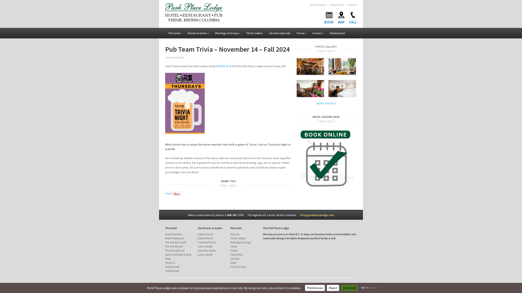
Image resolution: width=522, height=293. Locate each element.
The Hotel (175, 33)
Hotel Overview (173, 234)
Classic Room (205, 234)
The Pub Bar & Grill (175, 242)
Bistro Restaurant (174, 238)
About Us (170, 263)
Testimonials (172, 271)
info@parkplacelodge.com (317, 215)
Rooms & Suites (318, 4)
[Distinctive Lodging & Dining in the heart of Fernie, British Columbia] (193, 12)
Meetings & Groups (227, 33)
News (233, 263)
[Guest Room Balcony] (310, 88)
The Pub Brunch (174, 246)
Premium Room (207, 242)
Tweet (168, 193)
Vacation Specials (280, 33)
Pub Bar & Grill (224, 66)
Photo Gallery (337, 4)
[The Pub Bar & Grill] (310, 66)
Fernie (301, 33)
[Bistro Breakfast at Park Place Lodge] (342, 66)
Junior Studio (205, 246)
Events (234, 250)
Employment (337, 33)
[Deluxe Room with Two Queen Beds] (342, 88)
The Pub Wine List (175, 250)
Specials (352, 4)
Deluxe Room (205, 238)
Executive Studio (207, 250)
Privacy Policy (238, 267)
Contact (318, 33)
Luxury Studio (205, 254)
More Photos (326, 103)
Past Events (236, 254)
